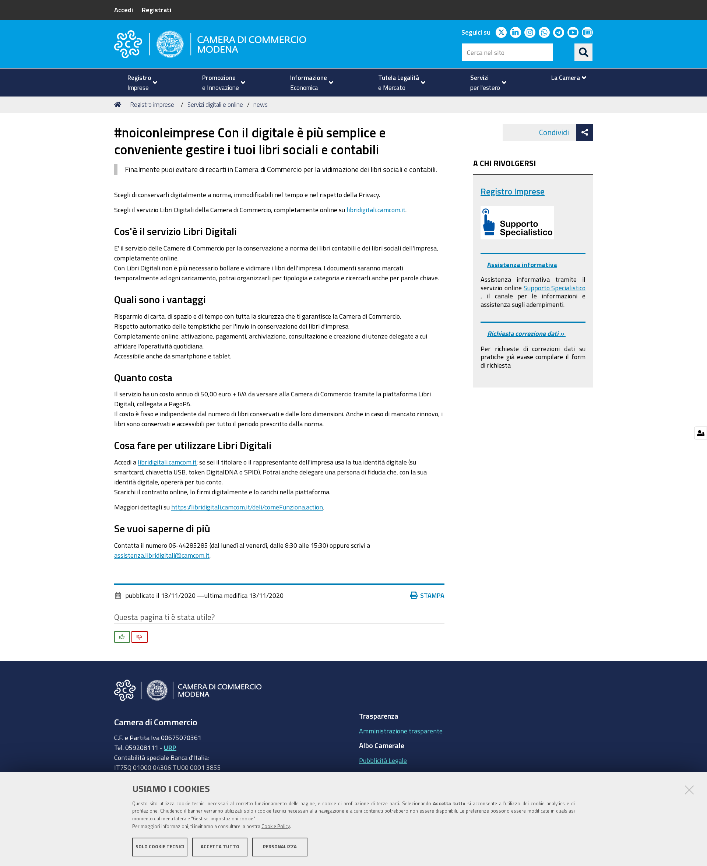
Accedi (123, 9)
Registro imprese (152, 104)
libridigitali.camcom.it (376, 209)
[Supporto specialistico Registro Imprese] (517, 222)
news (260, 104)
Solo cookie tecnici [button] (160, 846)
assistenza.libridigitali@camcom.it (162, 555)
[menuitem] (139, 83)
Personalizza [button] (280, 846)
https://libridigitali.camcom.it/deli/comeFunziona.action (247, 507)
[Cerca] (583, 52)
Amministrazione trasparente (401, 730)
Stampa (432, 595)
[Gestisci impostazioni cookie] (700, 433)
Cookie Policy (275, 826)
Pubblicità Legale (383, 760)
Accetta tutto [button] (220, 846)
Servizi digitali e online (215, 104)
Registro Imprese (513, 191)
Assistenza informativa (522, 264)
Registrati (156, 9)
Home (119, 104)
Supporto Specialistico (554, 287)
